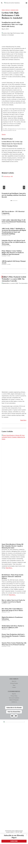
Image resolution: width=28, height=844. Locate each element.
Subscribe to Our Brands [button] (14, 707)
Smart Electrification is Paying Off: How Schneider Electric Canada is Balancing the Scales (13, 546)
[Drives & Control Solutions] (14, 3)
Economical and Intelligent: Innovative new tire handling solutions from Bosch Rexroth (14, 195)
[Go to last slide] (4, 187)
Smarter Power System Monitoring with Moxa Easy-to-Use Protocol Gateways (14, 644)
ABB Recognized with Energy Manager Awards (14, 262)
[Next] (24, 187)
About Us (14, 681)
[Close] (27, 835)
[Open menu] (26, 3)
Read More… (9, 568)
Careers (14, 687)
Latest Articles (7, 431)
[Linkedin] (15, 715)
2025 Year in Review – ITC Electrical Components (13, 212)
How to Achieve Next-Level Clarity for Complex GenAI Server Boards (13, 601)
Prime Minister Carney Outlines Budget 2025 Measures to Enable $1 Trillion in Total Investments (13, 252)
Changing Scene (14, 10)
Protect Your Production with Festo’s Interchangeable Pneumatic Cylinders (14, 635)
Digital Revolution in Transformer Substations (12, 618)
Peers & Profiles (6, 10)
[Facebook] (12, 715)
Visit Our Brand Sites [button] (14, 711)
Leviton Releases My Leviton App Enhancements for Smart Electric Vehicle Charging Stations (12, 143)
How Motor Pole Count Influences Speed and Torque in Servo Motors (12, 609)
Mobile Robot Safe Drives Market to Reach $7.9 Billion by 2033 (13, 626)
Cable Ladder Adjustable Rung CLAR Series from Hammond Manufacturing (14, 221)
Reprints (14, 693)
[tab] (12, 200)
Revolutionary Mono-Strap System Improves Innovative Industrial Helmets (12, 576)
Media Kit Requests (14, 699)
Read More (23, 420)
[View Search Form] (1, 3)
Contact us (14, 701)
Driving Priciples (14, 683)
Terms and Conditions (14, 697)
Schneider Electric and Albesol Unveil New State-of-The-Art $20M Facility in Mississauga (13, 242)
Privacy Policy (14, 695)
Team (14, 685)
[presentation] (14, 184)
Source (4, 134)
